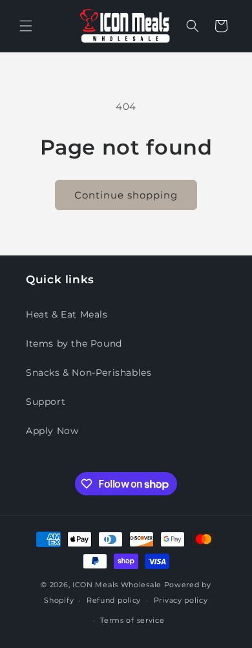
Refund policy (114, 600)
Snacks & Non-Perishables (88, 372)
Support (45, 401)
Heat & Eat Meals (67, 314)
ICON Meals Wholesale (117, 584)
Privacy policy (181, 600)
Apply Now (52, 431)
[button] (26, 26)
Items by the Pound (74, 343)
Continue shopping (126, 195)
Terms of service (132, 620)
